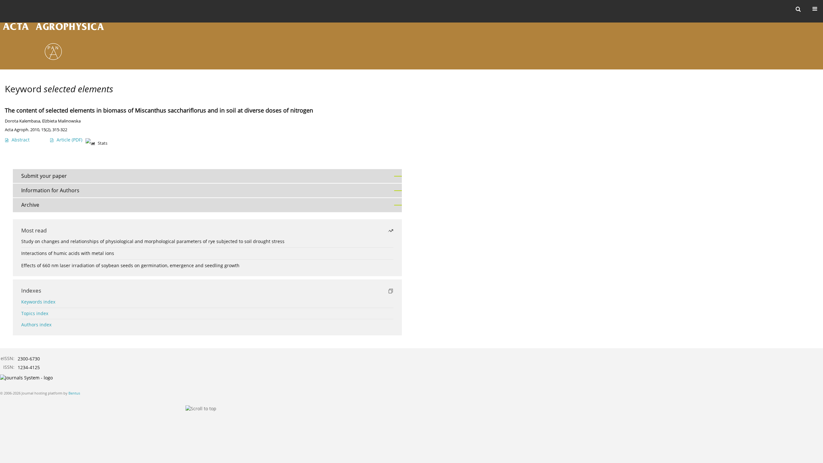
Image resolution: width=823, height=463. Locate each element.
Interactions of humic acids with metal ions (67, 253)
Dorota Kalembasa (22, 121)
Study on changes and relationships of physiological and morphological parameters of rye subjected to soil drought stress (153, 241)
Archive (30, 204)
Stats (102, 143)
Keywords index (38, 302)
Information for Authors (50, 190)
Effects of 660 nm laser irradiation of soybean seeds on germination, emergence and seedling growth (130, 265)
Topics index (34, 313)
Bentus (74, 393)
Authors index (36, 325)
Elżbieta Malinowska (61, 121)
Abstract (21, 140)
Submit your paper (44, 175)
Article (69, 140)
